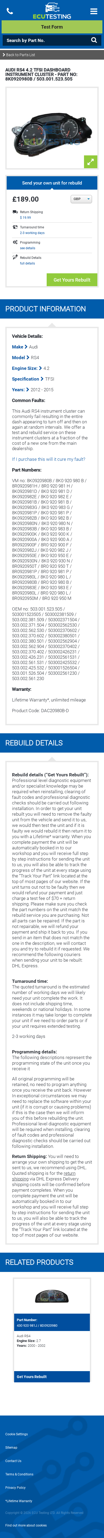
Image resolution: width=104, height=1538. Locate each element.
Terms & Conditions (19, 1474)
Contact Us (13, 1461)
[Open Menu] (93, 11)
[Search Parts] (93, 40)
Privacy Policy (15, 1488)
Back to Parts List (20, 55)
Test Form (52, 27)
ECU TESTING (52, 15)
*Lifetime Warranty (18, 1501)
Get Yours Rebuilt (72, 280)
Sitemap (11, 1447)
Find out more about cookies (26, 1525)
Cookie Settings (16, 1434)
